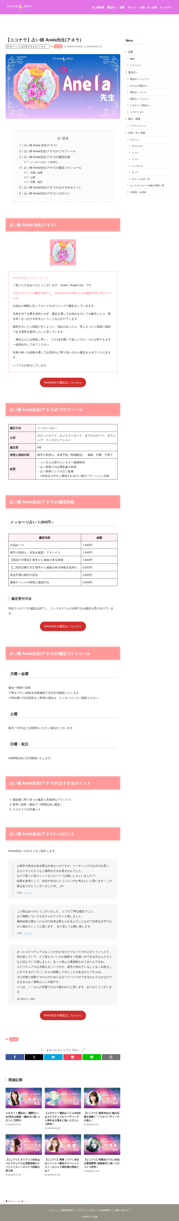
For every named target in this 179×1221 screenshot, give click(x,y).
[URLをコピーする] (111, 1057)
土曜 (32, 177)
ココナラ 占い (137, 111)
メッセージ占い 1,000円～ (44, 162)
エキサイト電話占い (140, 105)
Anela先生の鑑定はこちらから (63, 382)
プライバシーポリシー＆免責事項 (94, 1210)
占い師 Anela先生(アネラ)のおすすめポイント (52, 187)
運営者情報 (67, 1210)
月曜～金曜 (36, 172)
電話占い (133, 72)
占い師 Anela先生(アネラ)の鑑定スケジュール (52, 167)
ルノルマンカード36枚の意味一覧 (147, 185)
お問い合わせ (121, 1210)
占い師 (58, 46)
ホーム (54, 1210)
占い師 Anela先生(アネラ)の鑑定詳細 (47, 157)
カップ (135, 172)
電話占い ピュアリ (139, 79)
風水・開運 (134, 118)
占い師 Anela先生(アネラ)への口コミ (47, 193)
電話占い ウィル (138, 92)
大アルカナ (137, 146)
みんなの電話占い (139, 85)
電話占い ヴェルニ (139, 98)
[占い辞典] (20, 7)
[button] (15, 1057)
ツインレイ (135, 65)
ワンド (135, 159)
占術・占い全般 (136, 132)
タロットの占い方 (141, 179)
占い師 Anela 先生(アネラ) (40, 145)
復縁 (132, 58)
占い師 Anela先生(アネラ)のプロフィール (50, 151)
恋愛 (130, 51)
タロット (134, 139)
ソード (135, 152)
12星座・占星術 (138, 192)
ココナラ (28, 892)
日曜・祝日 (36, 182)
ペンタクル (137, 165)
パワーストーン (138, 125)
